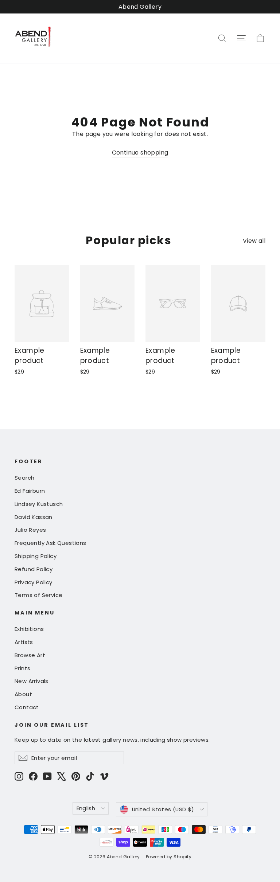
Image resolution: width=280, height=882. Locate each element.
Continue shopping (140, 152)
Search (24, 477)
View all (254, 241)
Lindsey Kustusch (39, 504)
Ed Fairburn (30, 491)
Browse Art (30, 655)
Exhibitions (29, 629)
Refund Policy (33, 569)
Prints (22, 668)
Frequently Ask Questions (50, 543)
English (86, 808)
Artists (24, 642)
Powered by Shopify (168, 857)
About (23, 694)
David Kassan (33, 517)
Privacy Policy (33, 582)
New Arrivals (31, 681)
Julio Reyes (30, 530)
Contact (27, 707)
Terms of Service (38, 595)
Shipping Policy (36, 556)
